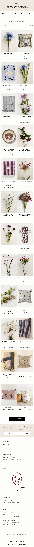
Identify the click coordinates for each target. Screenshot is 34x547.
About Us (6, 444)
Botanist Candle (25, 409)
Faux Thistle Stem (25, 181)
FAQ (4, 464)
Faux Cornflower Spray (25, 86)
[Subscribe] (27, 433)
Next (31, 25)
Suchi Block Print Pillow (25, 377)
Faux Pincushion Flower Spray (25, 117)
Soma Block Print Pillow (8, 410)
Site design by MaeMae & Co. (17, 544)
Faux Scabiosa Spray (9, 247)
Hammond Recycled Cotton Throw (9, 117)
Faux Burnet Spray (9, 277)
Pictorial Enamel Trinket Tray (9, 149)
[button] (3, 13)
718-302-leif (8, 500)
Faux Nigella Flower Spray (9, 342)
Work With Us (8, 446)
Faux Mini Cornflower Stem (8, 215)
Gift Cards (7, 461)
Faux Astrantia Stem (9, 309)
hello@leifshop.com (11, 502)
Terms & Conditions (17, 541)
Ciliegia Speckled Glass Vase (25, 247)
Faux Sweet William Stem (25, 278)
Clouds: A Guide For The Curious (9, 86)
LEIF (12, 534)
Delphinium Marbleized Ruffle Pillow (25, 55)
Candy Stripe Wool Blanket (9, 182)
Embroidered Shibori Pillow (25, 309)
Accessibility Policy (10, 466)
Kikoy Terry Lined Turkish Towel (9, 375)
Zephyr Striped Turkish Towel (25, 342)
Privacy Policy (17, 539)
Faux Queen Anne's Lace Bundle (25, 215)
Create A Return (9, 457)
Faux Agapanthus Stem (9, 54)
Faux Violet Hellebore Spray (25, 149)
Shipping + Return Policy (12, 459)
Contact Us (7, 468)
